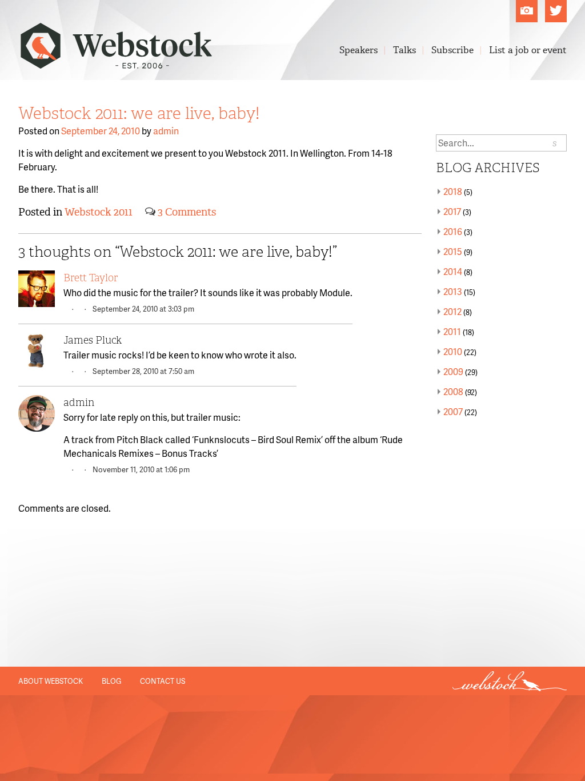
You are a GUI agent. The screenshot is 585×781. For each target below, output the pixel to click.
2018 (452, 191)
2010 (452, 351)
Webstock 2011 (99, 212)
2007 (453, 411)
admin (166, 130)
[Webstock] (116, 63)
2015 (452, 251)
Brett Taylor (90, 278)
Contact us (162, 681)
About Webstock (50, 681)
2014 (452, 271)
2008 (453, 391)
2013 (452, 291)
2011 (452, 331)
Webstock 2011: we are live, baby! (138, 113)
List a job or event (528, 50)
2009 (453, 371)
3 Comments (187, 212)
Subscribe (452, 50)
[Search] (555, 143)
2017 (452, 211)
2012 (452, 311)
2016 (452, 231)
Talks (404, 50)
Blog (111, 681)
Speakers (358, 50)
